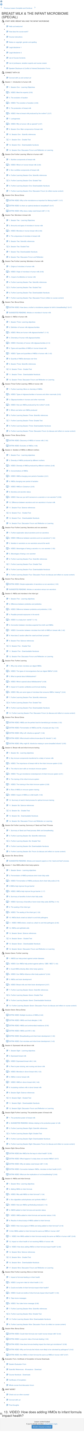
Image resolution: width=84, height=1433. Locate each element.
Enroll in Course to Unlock (42, 1427)
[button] (1, 2)
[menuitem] (1, 5)
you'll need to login (50, 1424)
